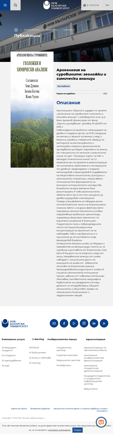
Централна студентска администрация (93, 368)
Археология (51, 30)
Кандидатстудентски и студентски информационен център (96, 380)
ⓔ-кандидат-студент (9, 349)
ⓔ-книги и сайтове (40, 357)
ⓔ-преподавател (11, 360)
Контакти (102, 411)
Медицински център (68, 360)
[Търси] (15, 5)
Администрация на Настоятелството (95, 349)
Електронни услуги (13, 339)
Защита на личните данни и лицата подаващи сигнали (81, 408)
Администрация (95, 339)
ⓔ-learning (38, 339)
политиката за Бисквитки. (59, 430)
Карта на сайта (19, 408)
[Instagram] (84, 323)
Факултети (91, 389)
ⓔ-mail (5, 365)
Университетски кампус (62, 339)
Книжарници (63, 365)
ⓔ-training (34, 363)
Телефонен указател (40, 408)
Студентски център (64, 349)
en (107, 5)
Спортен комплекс (67, 355)
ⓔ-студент (9, 355)
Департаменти (32, 30)
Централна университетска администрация (94, 358)
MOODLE (34, 347)
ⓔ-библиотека (37, 352)
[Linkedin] (94, 323)
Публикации (68, 30)
